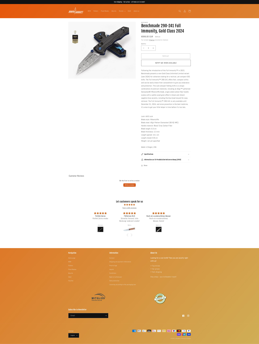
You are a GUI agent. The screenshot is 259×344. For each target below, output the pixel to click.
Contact (112, 258)
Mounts (70, 273)
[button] (122, 11)
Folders (70, 266)
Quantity (143, 44)
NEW (69, 262)
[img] (129, 204)
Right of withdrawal (115, 277)
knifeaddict (178, 338)
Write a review (129, 185)
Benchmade (144, 22)
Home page (71, 258)
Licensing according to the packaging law (122, 285)
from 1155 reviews (129, 208)
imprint (111, 269)
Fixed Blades (72, 269)
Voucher (70, 281)
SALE (70, 277)
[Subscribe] (105, 315)
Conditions (112, 273)
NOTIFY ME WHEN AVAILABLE (166, 63)
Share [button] (145, 165)
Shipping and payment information (120, 262)
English (73, 335)
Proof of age (113, 266)
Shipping (151, 40)
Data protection (114, 281)
